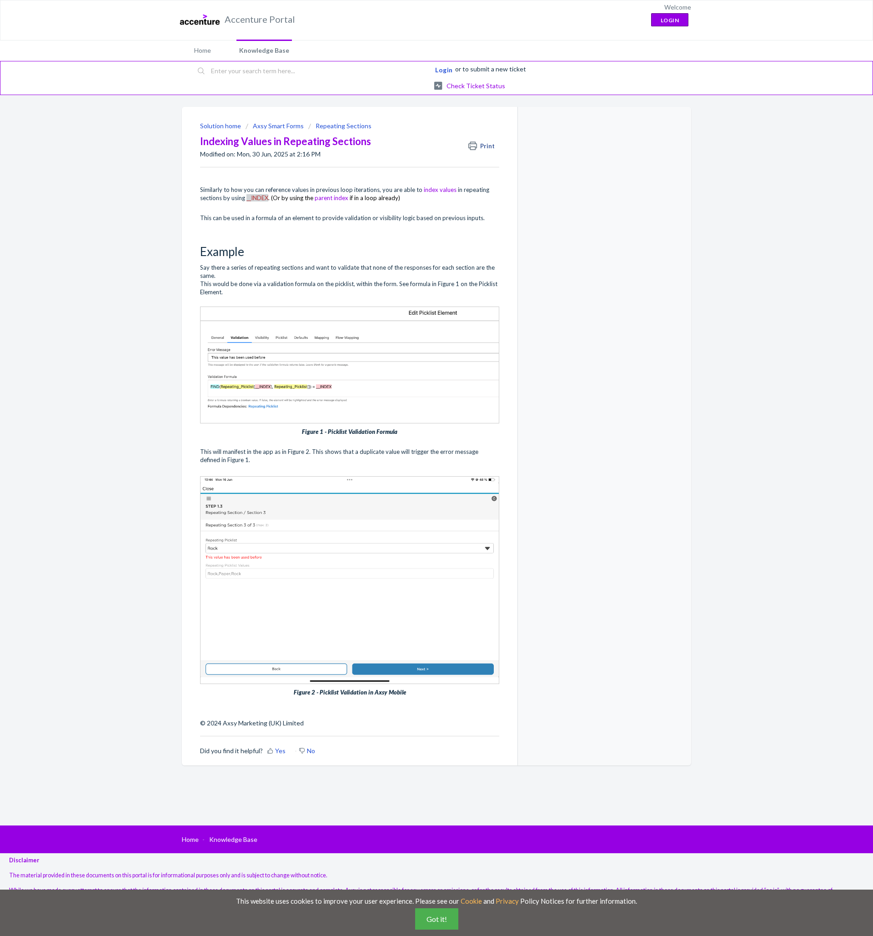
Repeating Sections (343, 126)
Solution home (221, 126)
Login (444, 70)
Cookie (471, 901)
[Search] (201, 71)
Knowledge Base (264, 50)
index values (440, 189)
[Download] (419, 357)
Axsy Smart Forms (278, 126)
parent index (331, 197)
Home (202, 50)
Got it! (436, 919)
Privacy (507, 901)
